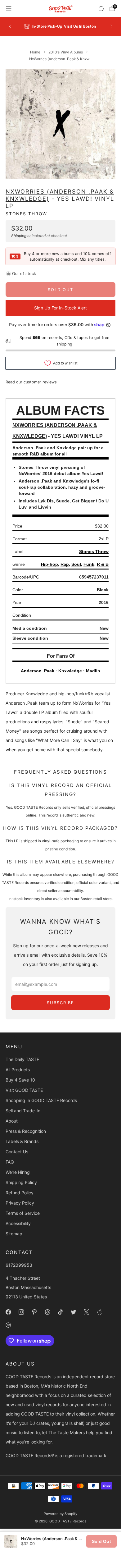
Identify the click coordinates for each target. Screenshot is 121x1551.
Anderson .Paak (37, 670)
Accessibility (18, 1223)
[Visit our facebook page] (8, 1311)
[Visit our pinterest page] (34, 1311)
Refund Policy (20, 1192)
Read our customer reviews (31, 382)
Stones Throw (26, 213)
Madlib (93, 670)
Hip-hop (49, 564)
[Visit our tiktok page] (60, 1311)
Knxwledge (70, 670)
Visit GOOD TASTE (24, 1090)
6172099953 (19, 1265)
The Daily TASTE (22, 1059)
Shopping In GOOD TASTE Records (41, 1100)
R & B (103, 564)
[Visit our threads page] (47, 1311)
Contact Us (17, 1151)
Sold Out (101, 1541)
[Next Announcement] (111, 26)
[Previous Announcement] (10, 26)
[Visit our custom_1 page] (99, 1311)
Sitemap (14, 1233)
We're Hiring (18, 1172)
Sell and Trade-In (23, 1110)
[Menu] (9, 9)
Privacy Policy (20, 1203)
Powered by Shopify (60, 1514)
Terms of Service (23, 1213)
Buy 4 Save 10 (20, 1079)
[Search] (101, 9)
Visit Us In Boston (80, 26)
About (12, 1120)
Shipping (18, 235)
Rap (64, 564)
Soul (76, 564)
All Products (18, 1069)
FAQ (10, 1161)
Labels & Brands (22, 1141)
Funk (88, 564)
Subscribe (60, 1002)
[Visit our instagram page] (21, 1311)
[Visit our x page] (86, 1311)
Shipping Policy (21, 1182)
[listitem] (61, 26)
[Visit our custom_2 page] (8, 1324)
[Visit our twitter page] (73, 1311)
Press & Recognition (26, 1131)
